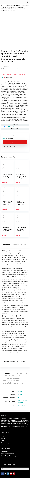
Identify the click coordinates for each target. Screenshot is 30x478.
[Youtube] (11, 473)
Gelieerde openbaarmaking (8, 456)
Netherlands (11, 126)
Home (2, 5)
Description (7, 244)
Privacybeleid (4, 451)
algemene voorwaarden (7, 454)
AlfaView (20, 391)
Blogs (2, 440)
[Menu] (2, 2)
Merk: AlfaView (22, 405)
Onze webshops (5, 443)
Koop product (15, 142)
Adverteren (4, 445)
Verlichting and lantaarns (13, 5)
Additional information (20, 244)
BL (18, 397)
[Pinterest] (14, 473)
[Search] (27, 2)
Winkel (3, 438)
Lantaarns (25, 5)
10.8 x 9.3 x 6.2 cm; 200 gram (22, 401)
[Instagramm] (8, 473)
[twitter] (5, 473)
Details (2, 77)
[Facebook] (2, 473)
